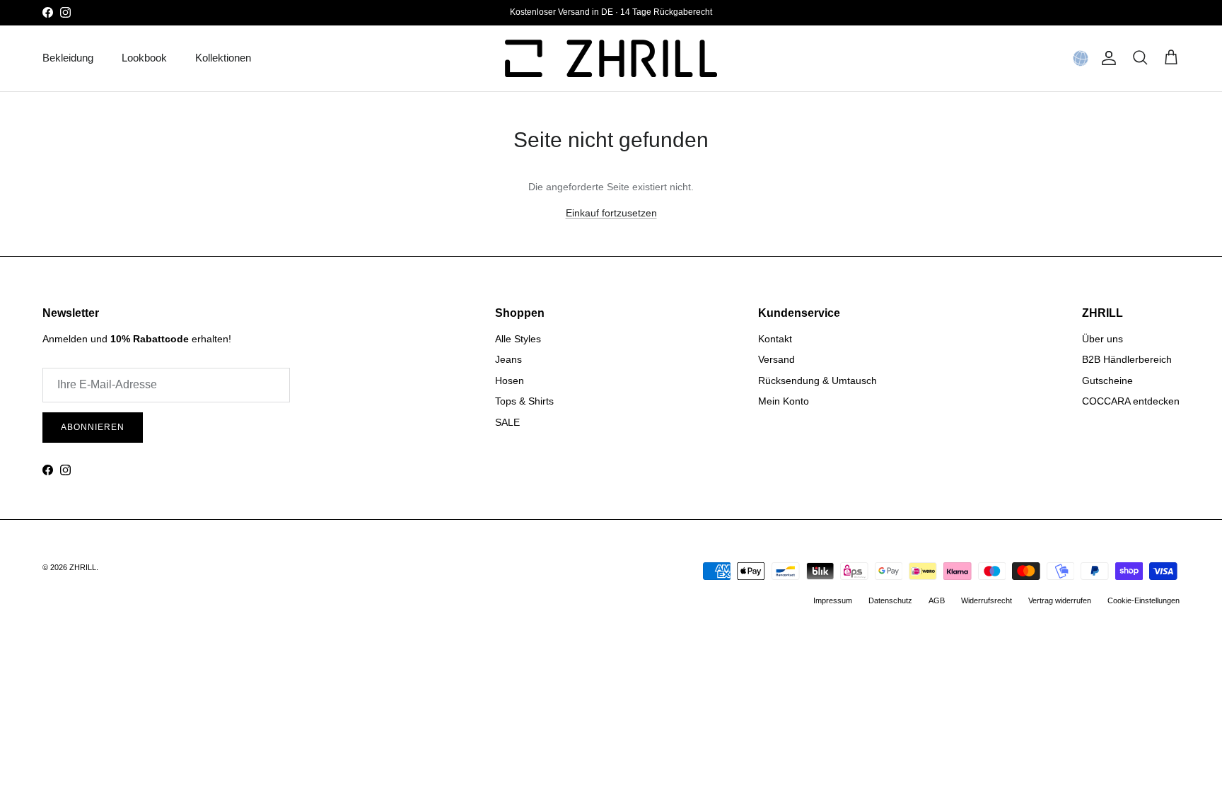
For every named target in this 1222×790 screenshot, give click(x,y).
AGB (937, 600)
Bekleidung (67, 58)
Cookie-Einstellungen (1143, 600)
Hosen (509, 380)
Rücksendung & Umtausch (817, 380)
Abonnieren (92, 427)
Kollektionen (223, 58)
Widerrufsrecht (986, 600)
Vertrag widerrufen (1059, 600)
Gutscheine (1107, 380)
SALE (507, 422)
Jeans (508, 359)
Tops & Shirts (524, 401)
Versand (776, 359)
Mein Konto (783, 401)
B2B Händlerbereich (1127, 359)
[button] (1080, 58)
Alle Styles (518, 338)
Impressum (832, 600)
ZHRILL (82, 567)
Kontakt (775, 338)
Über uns (1102, 338)
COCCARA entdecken (1131, 401)
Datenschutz (890, 600)
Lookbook (144, 58)
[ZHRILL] (611, 58)
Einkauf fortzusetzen (611, 213)
